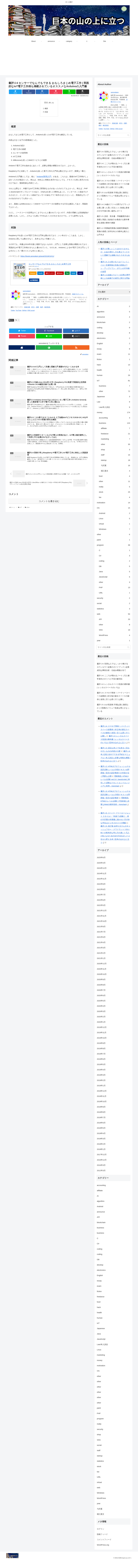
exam (113, 354)
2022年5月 (101, 905)
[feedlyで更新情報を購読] (49, 347)
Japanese (113, 397)
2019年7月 (101, 1054)
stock (114, 492)
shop (115, 450)
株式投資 (47, 307)
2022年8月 (101, 889)
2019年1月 (101, 1086)
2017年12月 (102, 1155)
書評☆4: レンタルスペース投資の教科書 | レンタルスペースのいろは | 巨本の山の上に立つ (115, 739)
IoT (113, 381)
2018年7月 (101, 1117)
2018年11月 (101, 1096)
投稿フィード (102, 1534)
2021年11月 (101, 916)
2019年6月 (101, 1059)
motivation (113, 503)
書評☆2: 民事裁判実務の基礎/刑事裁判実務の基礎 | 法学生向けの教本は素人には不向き (113, 231)
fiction (113, 359)
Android (114, 513)
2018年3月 (101, 1139)
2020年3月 (101, 1011)
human (113, 375)
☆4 (18, 320)
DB (114, 566)
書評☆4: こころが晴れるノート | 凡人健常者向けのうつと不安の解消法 (113, 165)
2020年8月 (101, 985)
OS (113, 508)
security (113, 598)
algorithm (113, 312)
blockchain (113, 322)
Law (113, 402)
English (113, 343)
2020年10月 (102, 974)
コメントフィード (104, 1540)
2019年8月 (101, 1049)
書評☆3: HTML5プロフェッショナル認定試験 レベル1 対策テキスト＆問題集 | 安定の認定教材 (115, 794)
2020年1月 (101, 1022)
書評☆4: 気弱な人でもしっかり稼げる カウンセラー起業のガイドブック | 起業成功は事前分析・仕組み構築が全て (113, 155)
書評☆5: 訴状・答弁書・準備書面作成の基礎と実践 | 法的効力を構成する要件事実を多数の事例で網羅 (113, 219)
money (113, 412)
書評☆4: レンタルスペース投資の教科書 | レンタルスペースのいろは (113, 173)
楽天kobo (60, 273)
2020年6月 (101, 995)
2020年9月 (101, 979)
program (113, 545)
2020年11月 (101, 969)
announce (113, 317)
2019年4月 (101, 1070)
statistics (113, 609)
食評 (41, 307)
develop (113, 333)
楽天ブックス (50, 273)
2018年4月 (101, 1133)
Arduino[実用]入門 (44, 177)
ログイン (100, 1529)
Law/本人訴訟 (114, 407)
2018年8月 (101, 1112)
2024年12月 (102, 868)
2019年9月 (101, 1043)
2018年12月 (102, 1091)
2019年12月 (102, 1027)
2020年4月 (101, 1006)
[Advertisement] (69, 61)
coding (113, 328)
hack (113, 365)
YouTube (18, 310)
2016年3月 (101, 1165)
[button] (128, 135)
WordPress (114, 635)
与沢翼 (115, 465)
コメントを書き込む (49, 501)
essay (113, 349)
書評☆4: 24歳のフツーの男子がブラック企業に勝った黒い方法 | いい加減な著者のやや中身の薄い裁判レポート (113, 207)
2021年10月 (102, 921)
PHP (114, 587)
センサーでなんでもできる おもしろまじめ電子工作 (50, 264)
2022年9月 (101, 884)
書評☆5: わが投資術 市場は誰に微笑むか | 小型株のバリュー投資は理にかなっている (113, 196)
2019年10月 (102, 1038)
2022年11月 (101, 879)
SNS (114, 630)
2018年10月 (102, 1101)
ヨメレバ (36, 266)
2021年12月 (102, 911)
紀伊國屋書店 (34, 280)
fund (114, 476)
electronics (113, 338)
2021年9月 (101, 927)
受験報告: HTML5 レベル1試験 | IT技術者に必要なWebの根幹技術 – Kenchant (115, 801)
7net (67, 273)
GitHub (24, 310)
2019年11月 (101, 1033)
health (113, 370)
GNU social (31, 310)
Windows (114, 529)
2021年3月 (101, 948)
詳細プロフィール (77, 294)
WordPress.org (103, 1545)
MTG (33, 307)
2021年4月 (101, 942)
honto (73, 273)
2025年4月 (101, 863)
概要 (46, 108)
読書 (37, 307)
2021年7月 (101, 932)
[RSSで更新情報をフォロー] (76, 347)
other (11, 320)
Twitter (13, 310)
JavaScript (114, 577)
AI (113, 306)
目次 (46, 103)
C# (114, 556)
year (113, 641)
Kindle (40, 273)
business (114, 386)
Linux (114, 519)
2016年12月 (102, 1160)
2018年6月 (101, 1123)
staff (115, 455)
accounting (114, 418)
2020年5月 (101, 1001)
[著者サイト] (22, 347)
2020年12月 (102, 964)
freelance (115, 434)
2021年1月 (101, 958)
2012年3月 (101, 1171)
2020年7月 (101, 990)
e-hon (80, 273)
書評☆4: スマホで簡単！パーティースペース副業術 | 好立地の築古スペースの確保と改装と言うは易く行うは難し (113, 184)
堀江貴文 (115, 471)
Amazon (32, 273)
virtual (114, 524)
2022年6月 (101, 900)
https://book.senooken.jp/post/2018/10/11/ (37, 256)
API (114, 619)
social (113, 603)
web (113, 614)
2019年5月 (101, 1064)
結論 (46, 112)
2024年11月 (101, 873)
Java (114, 572)
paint (113, 540)
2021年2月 (101, 953)
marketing (115, 439)
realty (114, 487)
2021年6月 (101, 937)
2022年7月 (101, 895)
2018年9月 (101, 1107)
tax (114, 497)
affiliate (115, 428)
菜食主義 (27, 307)
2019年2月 (101, 1080)
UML (114, 593)
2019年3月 (101, 1075)
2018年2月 (101, 1144)
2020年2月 (101, 1017)
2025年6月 (101, 857)
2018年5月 (101, 1128)
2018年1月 (101, 1149)
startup (115, 460)
